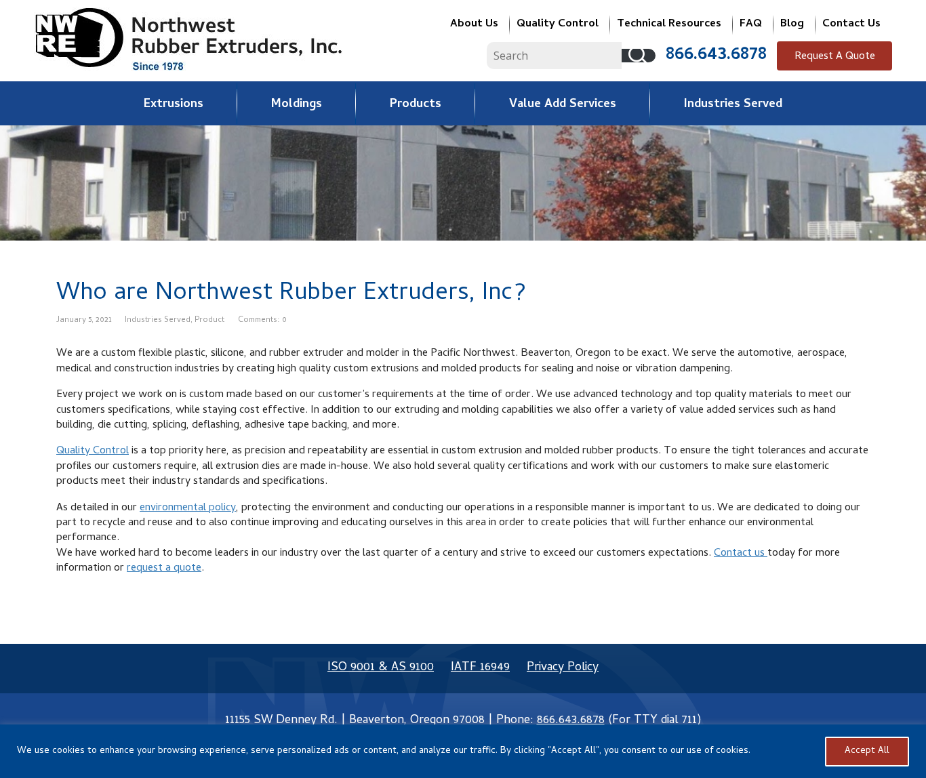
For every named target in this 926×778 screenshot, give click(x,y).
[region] (463, 751)
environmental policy (188, 508)
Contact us (740, 553)
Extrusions (173, 105)
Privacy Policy (563, 668)
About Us (474, 24)
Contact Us (851, 24)
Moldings (296, 105)
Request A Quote (834, 57)
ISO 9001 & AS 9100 (380, 668)
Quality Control (558, 24)
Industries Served (733, 105)
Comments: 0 (262, 320)
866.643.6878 (716, 55)
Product (209, 320)
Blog (792, 24)
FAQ (751, 24)
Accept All (867, 751)
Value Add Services (562, 105)
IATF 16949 (480, 668)
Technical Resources (669, 24)
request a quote (164, 568)
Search (639, 55)
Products (415, 105)
